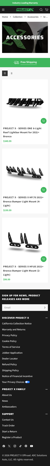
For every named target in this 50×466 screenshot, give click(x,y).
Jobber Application (12, 352)
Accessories (33, 16)
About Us (7, 395)
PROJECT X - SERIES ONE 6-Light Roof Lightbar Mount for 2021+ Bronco (22, 132)
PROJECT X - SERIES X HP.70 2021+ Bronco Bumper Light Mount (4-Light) (23, 201)
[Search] (41, 9)
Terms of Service (11, 346)
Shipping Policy (10, 370)
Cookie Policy (9, 341)
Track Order (8, 425)
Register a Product (12, 437)
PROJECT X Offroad (20, 455)
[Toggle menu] (3, 9)
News (5, 400)
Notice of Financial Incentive (17, 376)
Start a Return (9, 431)
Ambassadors (9, 406)
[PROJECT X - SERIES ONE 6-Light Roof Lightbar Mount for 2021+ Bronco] (25, 102)
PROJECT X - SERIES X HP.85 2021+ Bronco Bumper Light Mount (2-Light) (23, 270)
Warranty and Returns (13, 329)
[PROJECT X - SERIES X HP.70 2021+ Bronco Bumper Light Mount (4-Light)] (25, 171)
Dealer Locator (10, 358)
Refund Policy (9, 364)
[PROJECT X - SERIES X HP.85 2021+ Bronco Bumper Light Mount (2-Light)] (25, 240)
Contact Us (8, 419)
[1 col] (5, 73)
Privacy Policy (9, 335)
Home (5, 16)
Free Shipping (29, 62)
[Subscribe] (45, 307)
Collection (17, 16)
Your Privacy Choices (13, 382)
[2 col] (11, 73)
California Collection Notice (17, 323)
